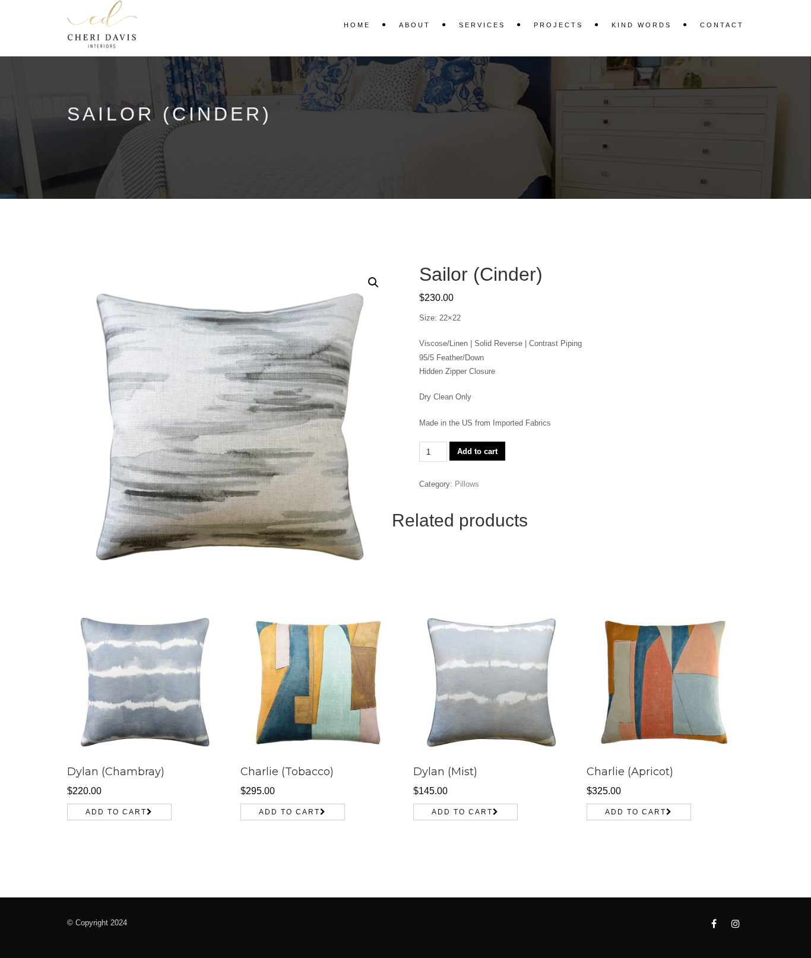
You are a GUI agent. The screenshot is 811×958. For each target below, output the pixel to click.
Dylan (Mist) (445, 771)
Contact (722, 24)
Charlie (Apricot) (630, 771)
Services (482, 24)
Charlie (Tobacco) (287, 771)
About (414, 24)
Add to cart (477, 451)
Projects (558, 24)
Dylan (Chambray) (115, 771)
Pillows (467, 484)
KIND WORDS (641, 24)
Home (357, 24)
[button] (373, 282)
